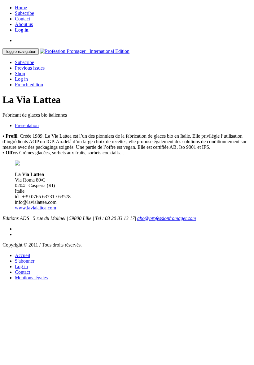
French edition (29, 84)
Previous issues (30, 68)
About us (24, 24)
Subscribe (24, 13)
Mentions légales (31, 277)
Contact (22, 18)
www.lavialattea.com (35, 207)
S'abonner (24, 261)
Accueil (22, 255)
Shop (20, 73)
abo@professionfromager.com (166, 218)
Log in (21, 29)
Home (21, 7)
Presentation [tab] (27, 125)
